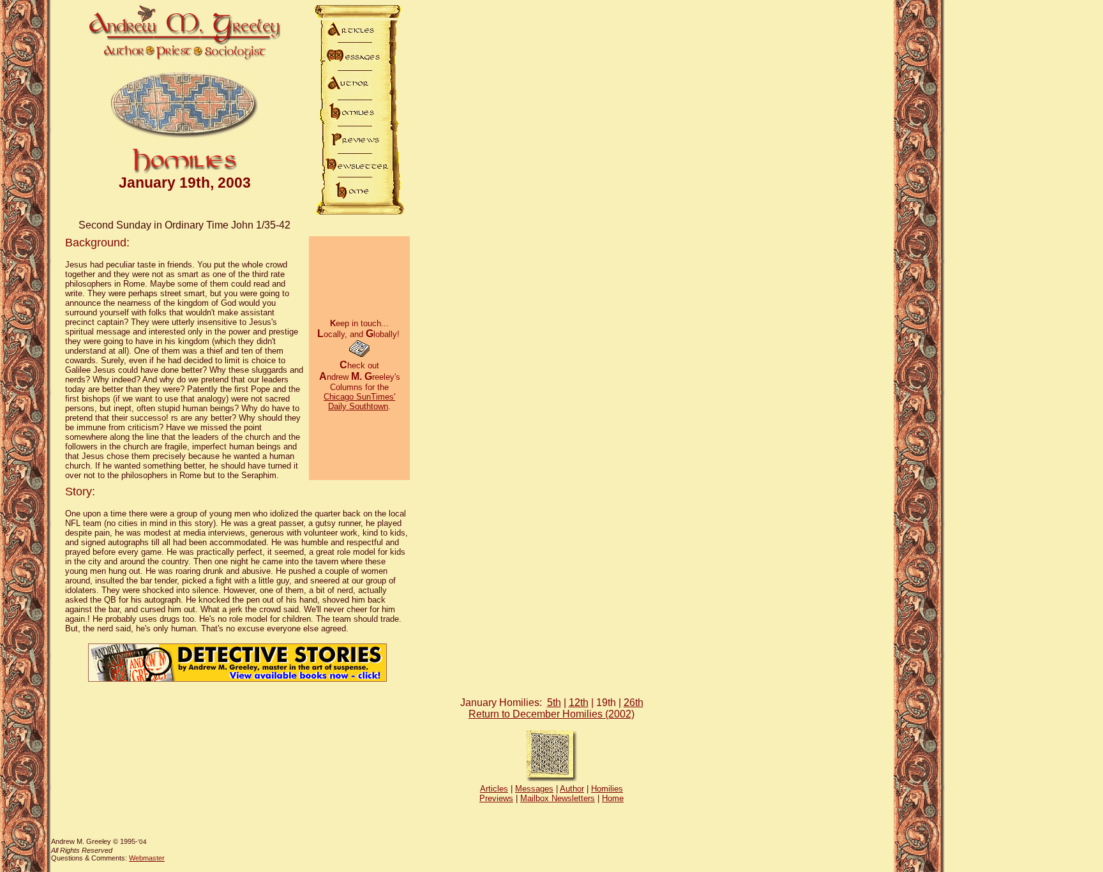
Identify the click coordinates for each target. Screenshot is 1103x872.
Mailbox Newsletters (557, 798)
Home (613, 798)
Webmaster (147, 858)
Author (572, 788)
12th (579, 702)
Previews (496, 798)
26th (633, 702)
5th (554, 702)
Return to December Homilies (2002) (551, 714)
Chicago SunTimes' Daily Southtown (359, 401)
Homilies (607, 788)
